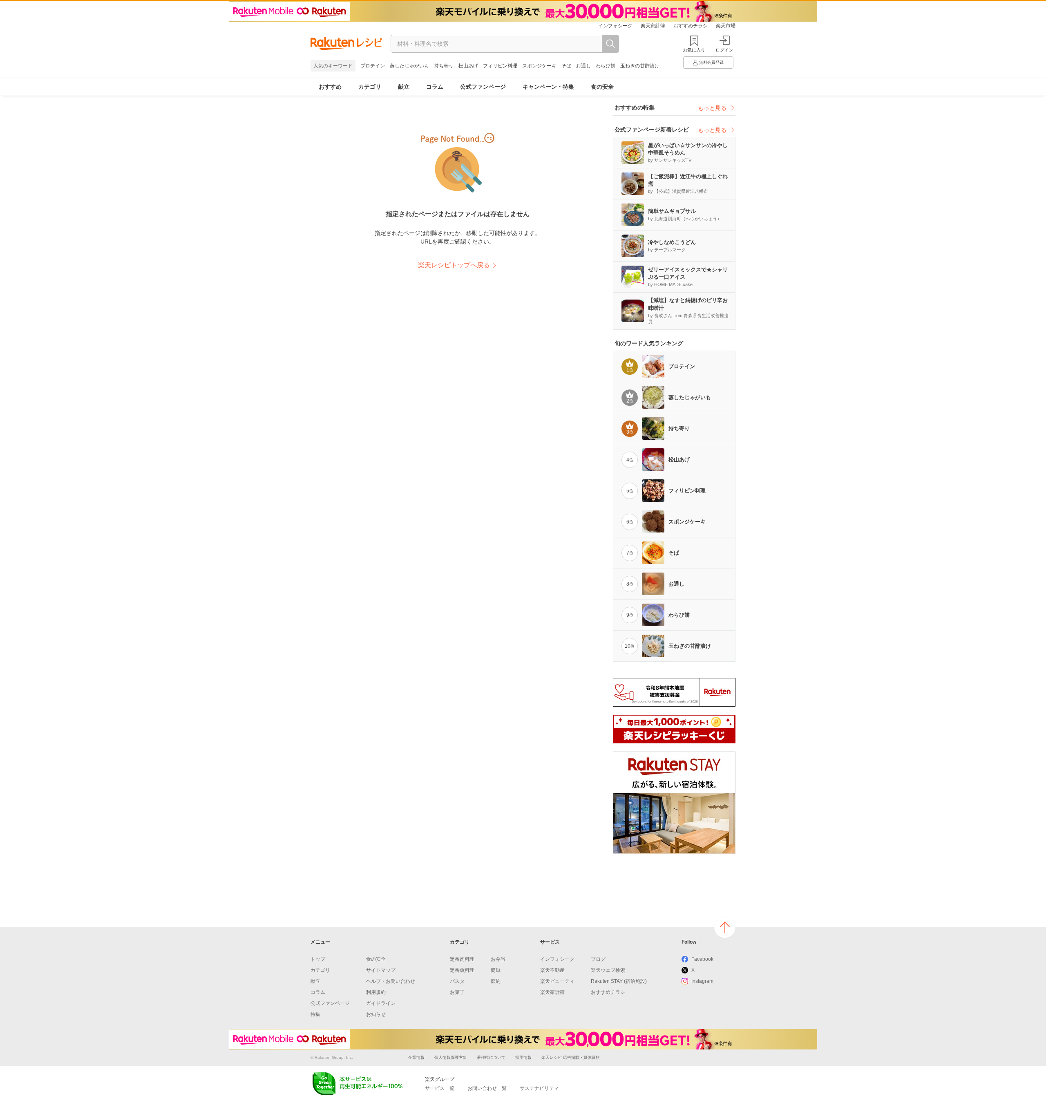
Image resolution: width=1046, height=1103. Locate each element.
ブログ (598, 959)
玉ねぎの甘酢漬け (639, 66)
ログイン (724, 49)
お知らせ (376, 1014)
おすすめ (330, 86)
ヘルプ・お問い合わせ (390, 981)
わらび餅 (605, 66)
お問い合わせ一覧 (487, 1088)
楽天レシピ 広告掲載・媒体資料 (570, 1057)
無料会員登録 (711, 62)
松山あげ (468, 66)
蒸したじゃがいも (409, 66)
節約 (496, 981)
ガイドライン (381, 1003)
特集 (315, 1014)
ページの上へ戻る (724, 927)
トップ (318, 959)
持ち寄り (444, 66)
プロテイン (372, 66)
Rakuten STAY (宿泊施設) (619, 981)
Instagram (702, 981)
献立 (403, 86)
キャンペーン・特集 (548, 86)
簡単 (496, 970)
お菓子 (457, 992)
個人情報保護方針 (450, 1057)
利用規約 (376, 992)
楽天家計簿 (653, 26)
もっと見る (712, 108)
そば (566, 66)
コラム (434, 86)
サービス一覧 (439, 1088)
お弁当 (498, 959)
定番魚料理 (462, 970)
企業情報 (416, 1057)
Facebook (702, 959)
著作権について (491, 1057)
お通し (583, 66)
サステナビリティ (539, 1088)
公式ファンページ (483, 86)
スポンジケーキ (539, 66)
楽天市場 (725, 26)
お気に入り (694, 49)
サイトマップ (381, 970)
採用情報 (523, 1057)
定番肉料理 (462, 959)
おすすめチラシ (690, 26)
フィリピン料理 (500, 66)
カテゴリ (369, 86)
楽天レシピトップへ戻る (454, 265)
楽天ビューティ (557, 981)
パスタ (457, 981)
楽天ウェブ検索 (608, 970)
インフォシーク (615, 26)
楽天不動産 (552, 970)
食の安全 (602, 86)
